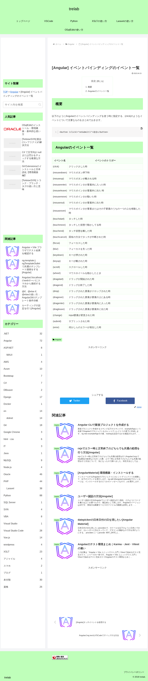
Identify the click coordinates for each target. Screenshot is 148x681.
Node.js (23, 467)
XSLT (23, 551)
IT (23, 446)
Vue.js (23, 537)
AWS (23, 362)
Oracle (23, 474)
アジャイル (23, 559)
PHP (23, 481)
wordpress (23, 544)
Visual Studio (23, 523)
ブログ (23, 572)
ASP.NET (23, 348)
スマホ (23, 566)
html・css (23, 439)
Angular (58, 340)
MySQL (23, 460)
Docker (23, 404)
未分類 (23, 580)
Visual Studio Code (23, 530)
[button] (39, 104)
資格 (23, 587)
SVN (23, 509)
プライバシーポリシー (134, 672)
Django (23, 397)
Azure (23, 369)
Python (23, 495)
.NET (23, 333)
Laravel (24, 488)
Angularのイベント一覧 (98, 91)
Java (23, 453)
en (23, 411)
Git (23, 425)
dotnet (24, 418)
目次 (93, 81)
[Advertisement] (97, 55)
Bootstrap (23, 376)
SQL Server (23, 502)
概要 (90, 87)
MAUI (24, 355)
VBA (23, 516)
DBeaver (23, 390)
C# (23, 383)
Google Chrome (23, 432)
